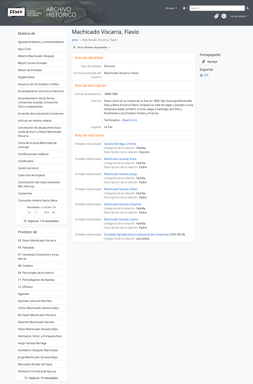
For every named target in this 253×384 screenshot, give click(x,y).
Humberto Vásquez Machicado (38, 350)
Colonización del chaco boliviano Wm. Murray (39, 184)
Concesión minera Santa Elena (37, 200)
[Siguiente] (53, 212)
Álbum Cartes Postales (32, 63)
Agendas (23, 294)
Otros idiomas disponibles (92, 47)
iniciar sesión (239, 16)
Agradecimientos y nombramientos (41, 42)
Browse (170, 8)
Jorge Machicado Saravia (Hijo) (37, 357)
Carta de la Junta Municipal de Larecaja (37, 145)
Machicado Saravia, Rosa (120, 159)
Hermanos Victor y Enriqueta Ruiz (40, 336)
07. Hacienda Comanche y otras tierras (38, 257)
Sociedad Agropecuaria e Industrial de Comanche (136, 234)
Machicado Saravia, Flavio (120, 189)
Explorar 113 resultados (43, 221)
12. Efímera (25, 287)
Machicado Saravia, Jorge (120, 174)
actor (75, 40)
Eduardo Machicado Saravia (36, 322)
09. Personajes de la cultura (36, 273)
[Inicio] (83, 12)
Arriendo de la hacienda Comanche (41, 113)
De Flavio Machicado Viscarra (37, 315)
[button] (216, 16)
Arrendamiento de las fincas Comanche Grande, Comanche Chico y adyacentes (38, 102)
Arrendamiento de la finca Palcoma (41, 91)
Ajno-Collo (24, 49)
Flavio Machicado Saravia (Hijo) (38, 329)
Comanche (25, 193)
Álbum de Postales (30, 70)
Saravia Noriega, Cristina (120, 144)
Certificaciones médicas (33, 154)
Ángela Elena (26, 77)
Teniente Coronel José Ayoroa (37, 371)
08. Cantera (25, 266)
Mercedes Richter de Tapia (35, 364)
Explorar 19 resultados (43, 378)
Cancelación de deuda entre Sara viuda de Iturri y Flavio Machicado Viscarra (39, 132)
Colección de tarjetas (31, 175)
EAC (206, 75)
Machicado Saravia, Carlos (121, 219)
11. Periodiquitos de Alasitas (36, 280)
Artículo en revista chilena (34, 120)
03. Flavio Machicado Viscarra (37, 240)
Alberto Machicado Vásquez (36, 56)
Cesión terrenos (28, 168)
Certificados (26, 161)
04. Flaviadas (26, 247)
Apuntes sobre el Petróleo (35, 301)
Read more (130, 120)
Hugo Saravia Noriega (32, 343)
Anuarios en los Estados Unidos (38, 84)
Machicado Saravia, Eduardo (122, 204)
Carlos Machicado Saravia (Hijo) (38, 308)
